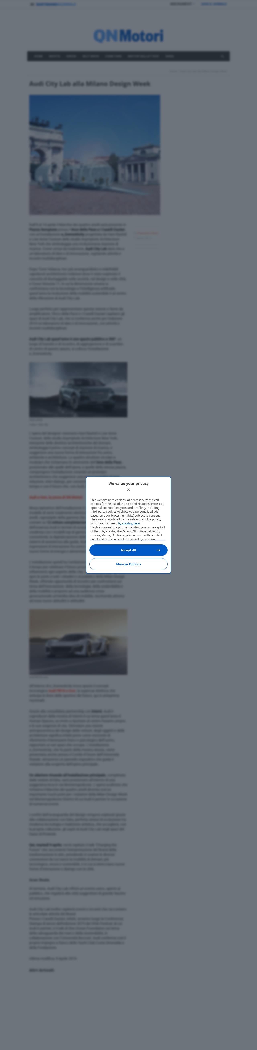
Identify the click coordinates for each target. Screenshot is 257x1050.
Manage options (128, 564)
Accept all (128, 550)
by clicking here (129, 523)
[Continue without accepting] (128, 489)
